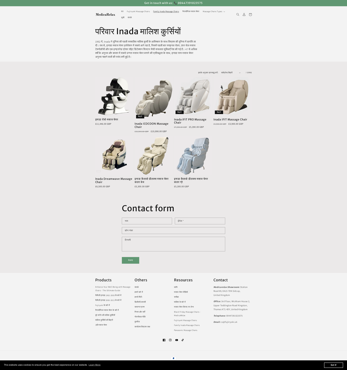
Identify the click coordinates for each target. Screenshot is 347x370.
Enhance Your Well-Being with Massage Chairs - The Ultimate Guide (112, 289)
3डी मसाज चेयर (101, 325)
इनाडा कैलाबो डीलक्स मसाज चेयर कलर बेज (152, 180)
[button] (213, 12)
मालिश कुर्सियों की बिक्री (104, 320)
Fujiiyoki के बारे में (102, 305)
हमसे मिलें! (138, 297)
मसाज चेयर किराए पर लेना (184, 307)
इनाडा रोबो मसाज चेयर (106, 119)
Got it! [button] (333, 365)
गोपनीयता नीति (140, 316)
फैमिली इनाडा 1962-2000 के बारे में (108, 295)
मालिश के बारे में (180, 302)
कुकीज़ (137, 321)
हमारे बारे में (139, 292)
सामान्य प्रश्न (140, 307)
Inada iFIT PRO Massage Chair (190, 121)
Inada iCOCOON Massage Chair (151, 125)
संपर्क (137, 287)
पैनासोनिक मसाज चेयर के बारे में (107, 310)
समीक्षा (176, 297)
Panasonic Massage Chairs (185, 330)
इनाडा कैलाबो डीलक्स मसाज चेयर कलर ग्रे (191, 180)
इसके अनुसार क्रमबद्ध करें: (208, 72)
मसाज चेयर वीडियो (181, 292)
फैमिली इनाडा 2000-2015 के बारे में (108, 300)
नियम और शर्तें (140, 312)
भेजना (130, 260)
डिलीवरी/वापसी (140, 302)
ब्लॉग (176, 287)
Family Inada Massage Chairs (187, 325)
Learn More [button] (94, 365)
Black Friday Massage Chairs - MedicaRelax (187, 314)
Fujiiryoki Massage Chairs (185, 320)
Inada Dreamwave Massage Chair (113, 180)
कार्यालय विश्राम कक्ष (142, 326)
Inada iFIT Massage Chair (230, 119)
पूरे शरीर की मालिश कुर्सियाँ (105, 315)
